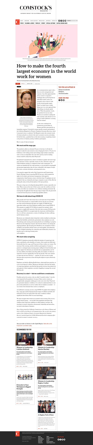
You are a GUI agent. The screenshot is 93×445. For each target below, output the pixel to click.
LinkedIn (65, 20)
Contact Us (54, 20)
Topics (22, 23)
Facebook (61, 20)
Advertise (48, 20)
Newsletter (42, 20)
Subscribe (27, 20)
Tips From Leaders (63, 93)
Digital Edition (34, 20)
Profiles (37, 23)
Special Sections (50, 23)
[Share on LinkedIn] (64, 100)
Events (43, 23)
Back (18, 83)
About (21, 20)
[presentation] (17, 22)
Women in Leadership (64, 89)
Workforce (61, 91)
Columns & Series (29, 23)
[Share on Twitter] (61, 100)
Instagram (63, 20)
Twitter (59, 20)
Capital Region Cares (61, 23)
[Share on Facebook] (59, 100)
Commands (1, 444)
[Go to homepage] (35, 9)
